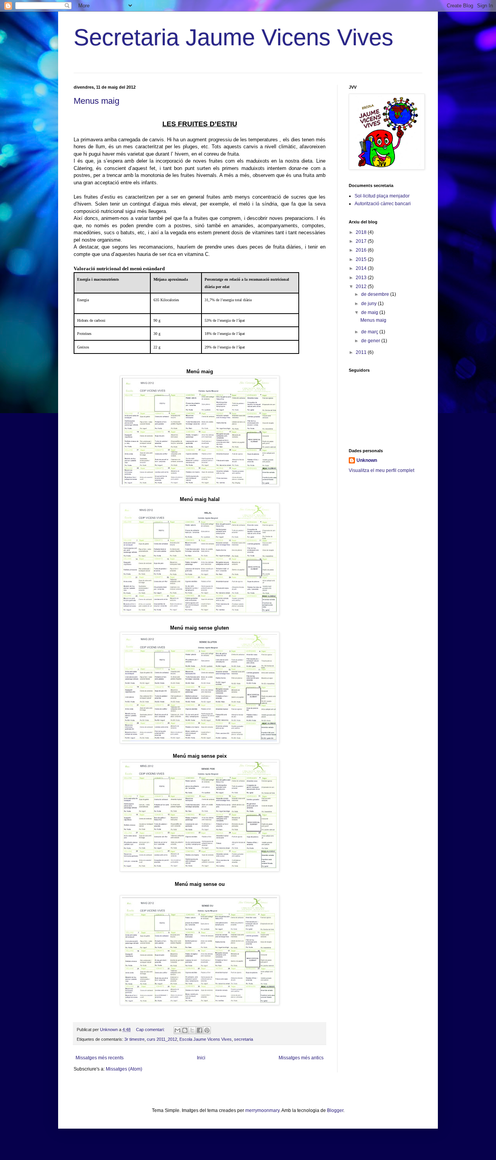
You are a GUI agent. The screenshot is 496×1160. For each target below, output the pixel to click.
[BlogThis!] (185, 1030)
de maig (370, 312)
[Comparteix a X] (192, 1030)
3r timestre (134, 1039)
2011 (362, 352)
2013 (362, 277)
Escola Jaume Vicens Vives (205, 1039)
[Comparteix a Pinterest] (207, 1030)
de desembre (375, 294)
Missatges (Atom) (124, 1069)
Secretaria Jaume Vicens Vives (233, 37)
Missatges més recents (100, 1057)
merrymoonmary (262, 1110)
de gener (371, 340)
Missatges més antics (301, 1057)
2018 (362, 232)
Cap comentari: (151, 1029)
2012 (362, 286)
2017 (362, 241)
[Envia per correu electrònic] (177, 1030)
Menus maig (96, 101)
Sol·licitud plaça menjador (382, 196)
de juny (369, 303)
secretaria (243, 1039)
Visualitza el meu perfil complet (381, 470)
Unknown (366, 460)
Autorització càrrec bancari (383, 203)
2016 (362, 250)
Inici (201, 1057)
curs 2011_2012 (162, 1039)
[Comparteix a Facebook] (199, 1030)
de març (370, 332)
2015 (362, 259)
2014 (362, 268)
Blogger (335, 1110)
